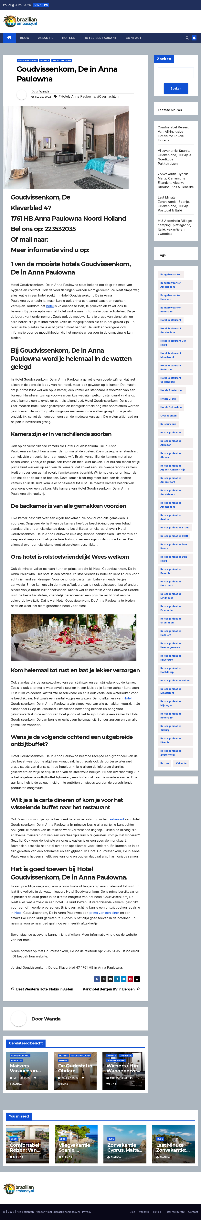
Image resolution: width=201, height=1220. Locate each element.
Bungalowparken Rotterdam (170, 309)
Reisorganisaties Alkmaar (170, 442)
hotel (50, 306)
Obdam (63, 1060)
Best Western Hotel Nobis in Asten (44, 989)
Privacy (86, 1211)
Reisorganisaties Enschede (170, 608)
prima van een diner (104, 913)
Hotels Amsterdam (171, 390)
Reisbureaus (168, 424)
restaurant (116, 819)
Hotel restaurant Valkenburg (170, 379)
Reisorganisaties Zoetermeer (170, 752)
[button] (187, 38)
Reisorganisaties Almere (170, 455)
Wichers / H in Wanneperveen (123, 1070)
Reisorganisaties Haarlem (170, 633)
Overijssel (126, 1055)
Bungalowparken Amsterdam (170, 284)
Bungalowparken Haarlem (170, 297)
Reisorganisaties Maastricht (170, 690)
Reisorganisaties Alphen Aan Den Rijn (172, 467)
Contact (134, 38)
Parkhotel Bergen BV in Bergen (108, 989)
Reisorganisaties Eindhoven (170, 595)
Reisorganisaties (170, 432)
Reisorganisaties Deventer (170, 571)
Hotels (68, 38)
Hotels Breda (168, 398)
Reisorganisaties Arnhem (170, 517)
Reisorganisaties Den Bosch (173, 546)
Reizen (164, 763)
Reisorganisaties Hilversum (170, 657)
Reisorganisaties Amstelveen (170, 492)
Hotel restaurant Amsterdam (170, 330)
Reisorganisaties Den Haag (173, 558)
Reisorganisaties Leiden (175, 680)
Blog (24, 38)
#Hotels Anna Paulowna (77, 96)
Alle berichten (25, 1211)
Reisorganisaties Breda (174, 527)
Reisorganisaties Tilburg (170, 728)
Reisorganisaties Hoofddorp (170, 670)
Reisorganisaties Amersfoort (170, 480)
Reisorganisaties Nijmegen (170, 703)
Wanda (44, 91)
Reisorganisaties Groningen (170, 620)
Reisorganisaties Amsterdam (170, 504)
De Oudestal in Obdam (75, 1068)
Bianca (18, 1157)
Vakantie (45, 38)
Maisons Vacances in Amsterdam (23, 1070)
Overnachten (168, 415)
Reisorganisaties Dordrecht (170, 583)
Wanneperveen (116, 1060)
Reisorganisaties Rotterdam (170, 715)
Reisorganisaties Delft (174, 535)
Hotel (127, 698)
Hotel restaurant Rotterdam (170, 367)
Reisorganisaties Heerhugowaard (170, 645)
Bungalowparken (170, 274)
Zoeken (176, 88)
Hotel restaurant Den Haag (173, 342)
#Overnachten (108, 96)
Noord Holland (62, 60)
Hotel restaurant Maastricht (170, 355)
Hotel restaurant (100, 38)
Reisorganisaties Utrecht (170, 740)
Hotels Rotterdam (171, 407)
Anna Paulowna (27, 60)
